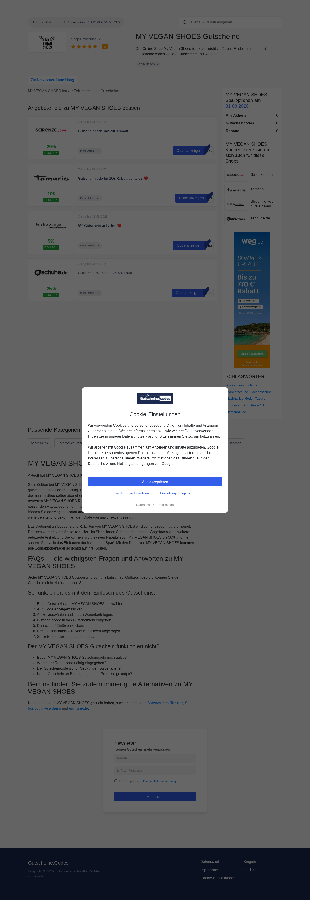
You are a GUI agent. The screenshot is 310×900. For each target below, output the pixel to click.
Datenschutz (145, 505)
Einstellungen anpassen (177, 493)
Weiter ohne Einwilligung (133, 493)
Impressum (166, 505)
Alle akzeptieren (155, 482)
